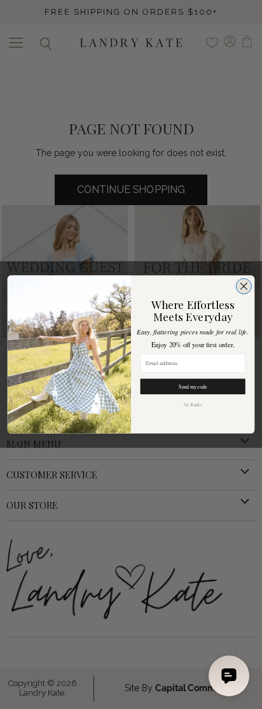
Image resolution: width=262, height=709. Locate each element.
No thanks (193, 405)
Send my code (193, 386)
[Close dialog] (243, 286)
